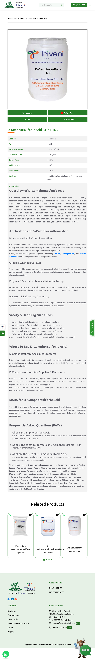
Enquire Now (92, 328)
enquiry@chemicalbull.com (63, 623)
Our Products (19, 19)
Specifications (68, 119)
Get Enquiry (27, 113)
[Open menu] (90, 5)
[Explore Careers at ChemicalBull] (2, 333)
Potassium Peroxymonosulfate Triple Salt (20, 549)
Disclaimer (12, 611)
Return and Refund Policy (18, 623)
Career (10, 628)
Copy (78, 623)
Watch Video (68, 113)
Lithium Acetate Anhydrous (74, 549)
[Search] (62, 5)
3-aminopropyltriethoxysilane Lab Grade (47, 549)
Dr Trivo (11, 632)
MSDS (27, 119)
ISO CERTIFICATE (56, 592)
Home (10, 19)
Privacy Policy (13, 619)
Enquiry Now (79, 5)
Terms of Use (13, 615)
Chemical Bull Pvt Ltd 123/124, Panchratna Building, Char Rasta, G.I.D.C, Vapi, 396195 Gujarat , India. (61, 615)
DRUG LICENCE (55, 588)
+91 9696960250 (59, 627)
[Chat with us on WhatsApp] (5, 654)
